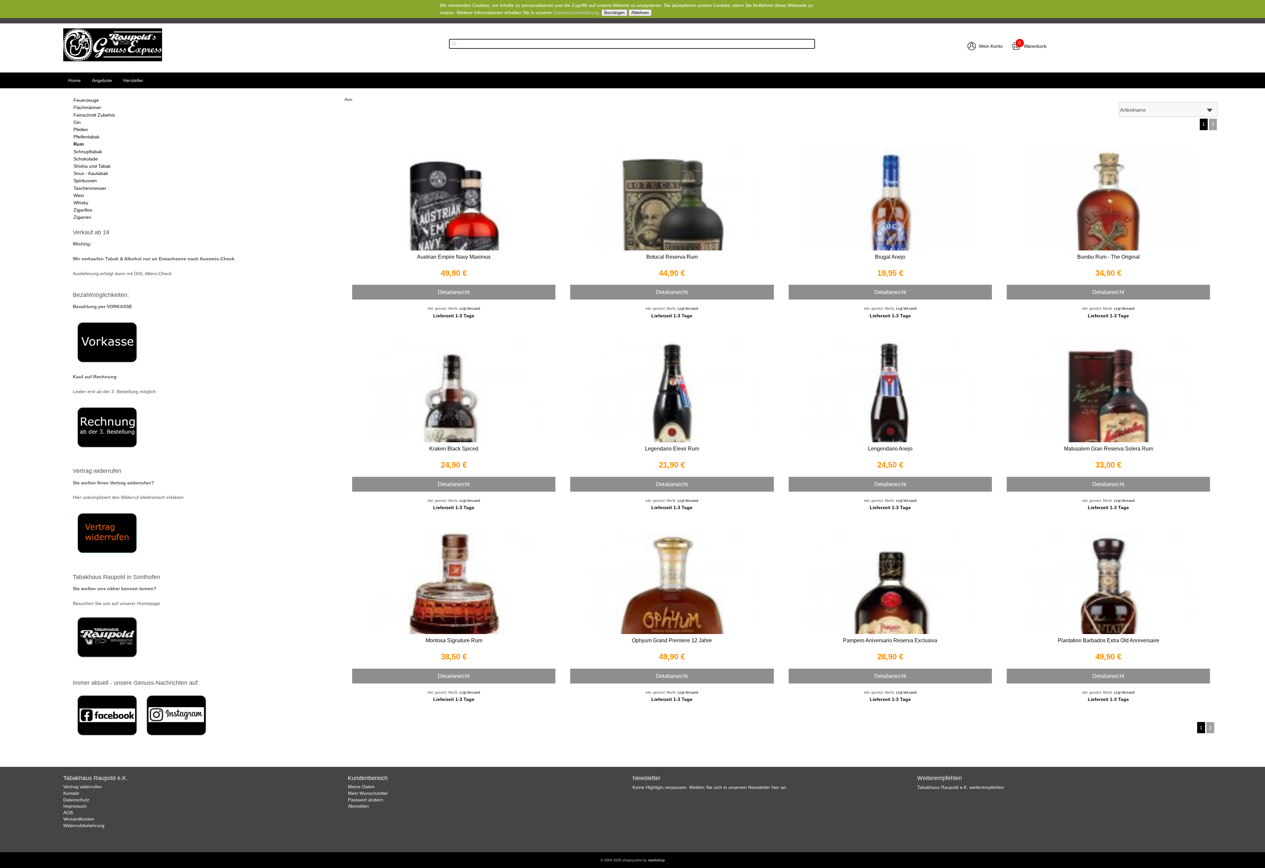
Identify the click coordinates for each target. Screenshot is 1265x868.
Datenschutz (76, 799)
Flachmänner (87, 107)
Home (74, 80)
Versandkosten (78, 819)
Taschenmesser (89, 188)
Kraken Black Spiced (453, 448)
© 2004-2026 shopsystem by (633, 860)
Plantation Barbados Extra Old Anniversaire (1108, 640)
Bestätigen (614, 12)
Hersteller (133, 80)
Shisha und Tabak (92, 166)
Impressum (75, 806)
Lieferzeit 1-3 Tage (453, 315)
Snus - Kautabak (90, 173)
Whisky (80, 202)
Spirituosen (85, 180)
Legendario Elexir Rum (672, 448)
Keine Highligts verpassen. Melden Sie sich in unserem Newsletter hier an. (709, 787)
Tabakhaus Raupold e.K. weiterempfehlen (960, 787)
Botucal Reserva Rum (672, 257)
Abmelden (358, 806)
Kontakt (71, 793)
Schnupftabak (87, 151)
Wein (78, 195)
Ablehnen (640, 12)
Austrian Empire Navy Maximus (454, 257)
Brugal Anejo (890, 257)
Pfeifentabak (86, 136)
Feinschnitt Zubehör (94, 115)
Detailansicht (454, 292)
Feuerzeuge (86, 100)
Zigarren (82, 217)
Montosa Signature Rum (454, 640)
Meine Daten (361, 786)
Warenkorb (1035, 46)
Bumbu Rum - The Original (1108, 257)
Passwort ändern (365, 799)
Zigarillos (82, 210)
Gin (77, 122)
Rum (78, 144)
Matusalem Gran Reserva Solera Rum (1108, 448)
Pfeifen (80, 129)
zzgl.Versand (469, 308)
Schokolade (85, 158)
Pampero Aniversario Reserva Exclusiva (890, 640)
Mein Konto (991, 46)
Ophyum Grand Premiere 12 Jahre (672, 640)
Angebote (102, 80)
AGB (68, 812)
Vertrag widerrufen (82, 786)
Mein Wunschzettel (367, 793)
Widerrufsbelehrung (83, 825)
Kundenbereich (368, 778)
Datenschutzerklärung (576, 12)
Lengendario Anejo (890, 448)
